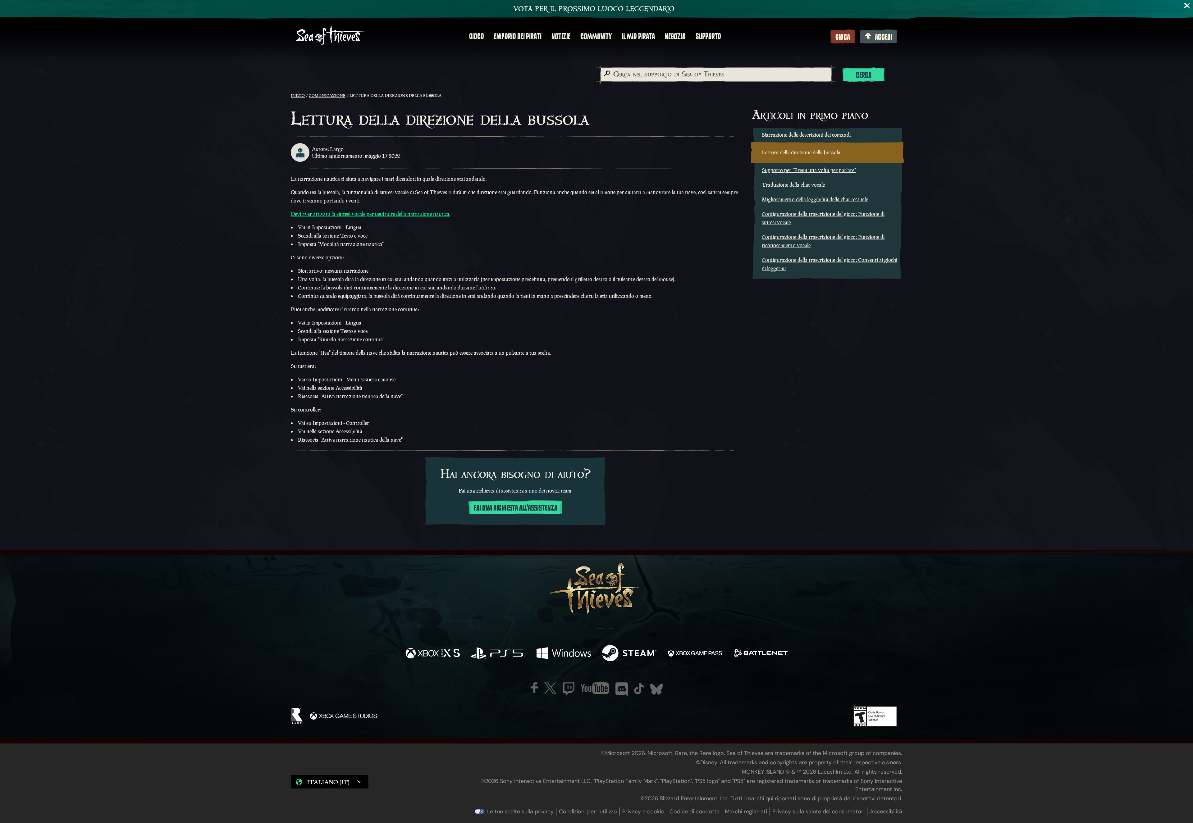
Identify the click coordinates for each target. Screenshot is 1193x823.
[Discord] (621, 689)
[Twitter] (550, 688)
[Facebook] (534, 688)
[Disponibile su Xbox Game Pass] (695, 653)
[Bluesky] (656, 689)
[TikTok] (639, 688)
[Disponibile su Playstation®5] (498, 653)
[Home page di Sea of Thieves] (330, 36)
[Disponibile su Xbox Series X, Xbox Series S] (432, 653)
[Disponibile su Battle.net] (760, 653)
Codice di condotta (695, 811)
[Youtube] (595, 688)
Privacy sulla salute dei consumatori (818, 811)
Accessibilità (886, 811)
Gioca (842, 37)
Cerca (863, 75)
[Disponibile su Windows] (564, 653)
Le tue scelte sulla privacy (520, 811)
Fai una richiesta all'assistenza (515, 507)
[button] (329, 782)
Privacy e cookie (643, 811)
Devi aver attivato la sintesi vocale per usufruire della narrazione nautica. (370, 214)
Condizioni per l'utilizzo (588, 811)
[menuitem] (477, 36)
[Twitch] (568, 688)
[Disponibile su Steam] (629, 653)
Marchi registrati (746, 811)
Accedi (883, 37)
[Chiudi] (1187, 5)
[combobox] (715, 74)
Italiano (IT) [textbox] (328, 782)
